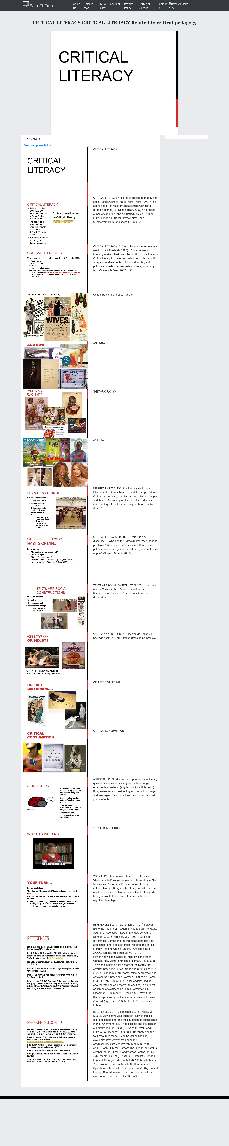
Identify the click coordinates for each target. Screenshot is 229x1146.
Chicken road (88, 6)
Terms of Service (144, 6)
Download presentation (37, 145)
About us (76, 6)
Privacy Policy (128, 6)
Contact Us (162, 6)
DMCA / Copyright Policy (109, 6)
